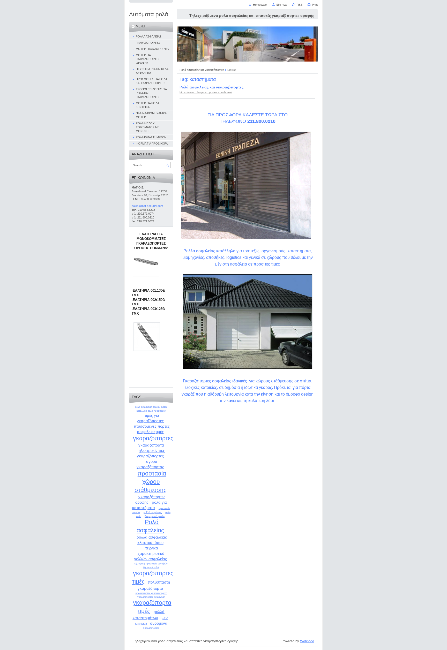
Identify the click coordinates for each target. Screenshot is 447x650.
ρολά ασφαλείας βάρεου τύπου (151, 407)
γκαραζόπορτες (153, 438)
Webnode (307, 641)
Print (315, 4)
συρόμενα (158, 623)
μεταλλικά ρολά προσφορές (151, 411)
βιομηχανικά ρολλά (155, 516)
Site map (281, 4)
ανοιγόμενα (141, 624)
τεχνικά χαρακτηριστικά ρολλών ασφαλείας (150, 553)
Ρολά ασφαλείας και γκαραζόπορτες (202, 69)
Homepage (260, 4)
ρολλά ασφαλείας (153, 512)
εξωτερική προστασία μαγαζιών (151, 563)
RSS (299, 4)
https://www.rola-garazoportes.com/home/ (206, 92)
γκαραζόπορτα (151, 445)
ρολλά (165, 618)
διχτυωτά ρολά (151, 567)
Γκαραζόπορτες (151, 628)
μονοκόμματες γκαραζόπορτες (151, 593)
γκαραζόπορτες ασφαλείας (151, 597)
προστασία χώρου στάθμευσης (150, 481)
